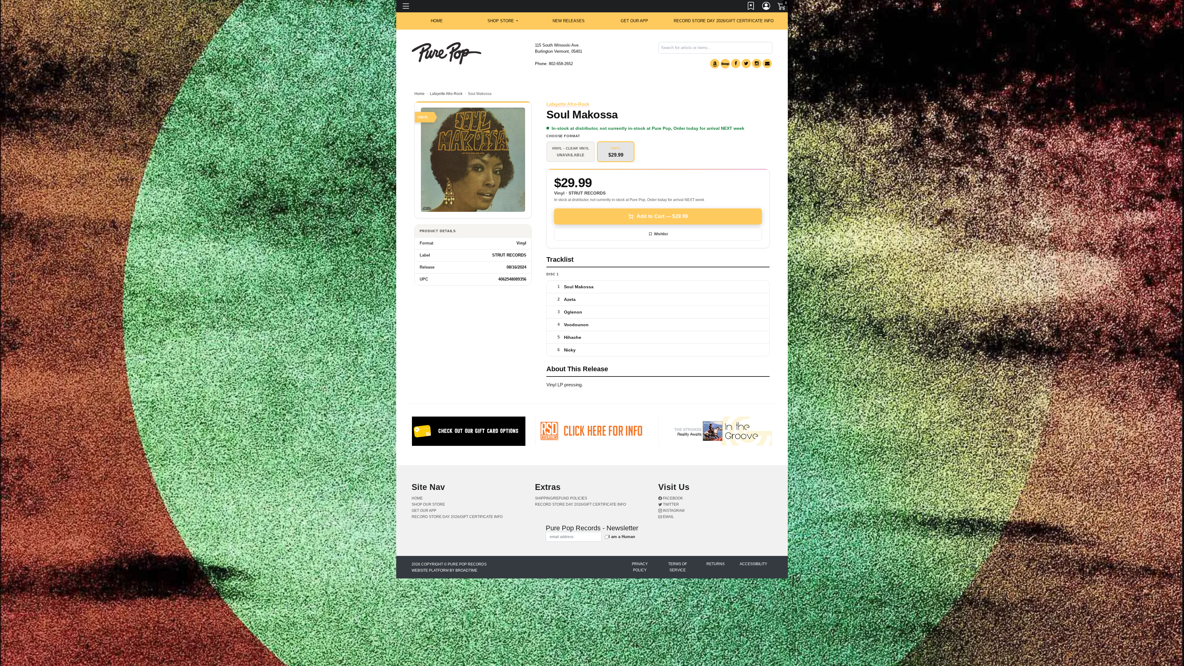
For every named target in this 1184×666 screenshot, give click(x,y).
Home (419, 94)
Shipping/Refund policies (561, 498)
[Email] (767, 63)
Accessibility (753, 564)
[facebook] (735, 63)
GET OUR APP (634, 20)
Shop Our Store (428, 504)
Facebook (672, 498)
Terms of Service (677, 567)
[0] (782, 7)
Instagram (673, 510)
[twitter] (746, 63)
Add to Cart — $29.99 (662, 216)
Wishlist (661, 234)
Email (668, 517)
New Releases (569, 20)
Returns (715, 564)
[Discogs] (725, 63)
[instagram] (756, 63)
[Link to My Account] (766, 7)
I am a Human (622, 536)
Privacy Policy (640, 567)
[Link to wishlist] (751, 7)
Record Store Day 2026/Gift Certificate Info (724, 20)
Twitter (670, 504)
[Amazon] (714, 63)
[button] (503, 21)
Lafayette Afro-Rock (446, 94)
